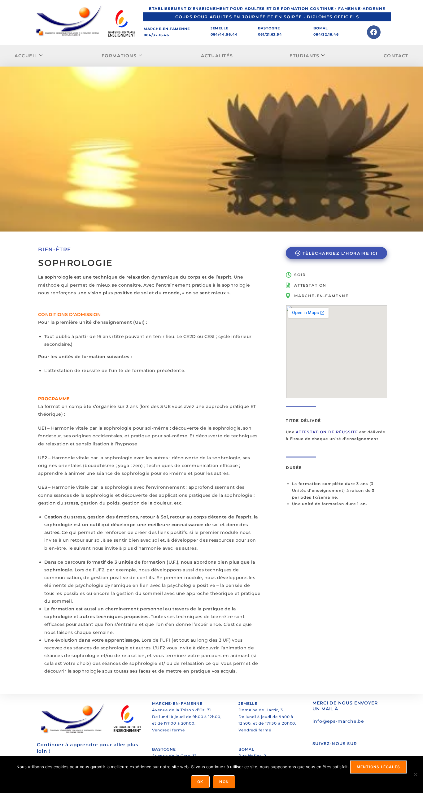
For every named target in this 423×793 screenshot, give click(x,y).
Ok (200, 781)
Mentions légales (378, 767)
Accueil (26, 55)
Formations (119, 55)
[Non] (415, 774)
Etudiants (304, 55)
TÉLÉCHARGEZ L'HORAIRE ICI (340, 253)
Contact (396, 55)
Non (224, 781)
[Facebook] (374, 32)
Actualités (217, 55)
